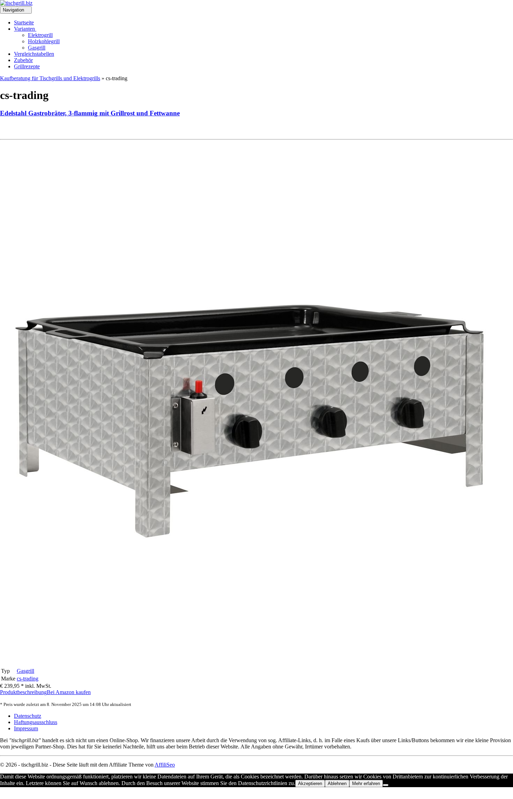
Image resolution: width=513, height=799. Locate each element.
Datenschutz (27, 716)
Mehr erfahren (366, 783)
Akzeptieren (310, 783)
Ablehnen (337, 783)
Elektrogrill (40, 35)
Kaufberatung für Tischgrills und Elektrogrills (50, 78)
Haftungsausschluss (35, 722)
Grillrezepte (27, 66)
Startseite (24, 22)
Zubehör (23, 60)
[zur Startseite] (16, 3)
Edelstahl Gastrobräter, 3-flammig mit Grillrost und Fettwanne (90, 113)
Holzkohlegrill (44, 41)
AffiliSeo (165, 765)
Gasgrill (36, 48)
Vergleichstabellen (34, 54)
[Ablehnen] (385, 785)
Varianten (25, 29)
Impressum (26, 728)
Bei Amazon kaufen (69, 692)
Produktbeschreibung (23, 692)
